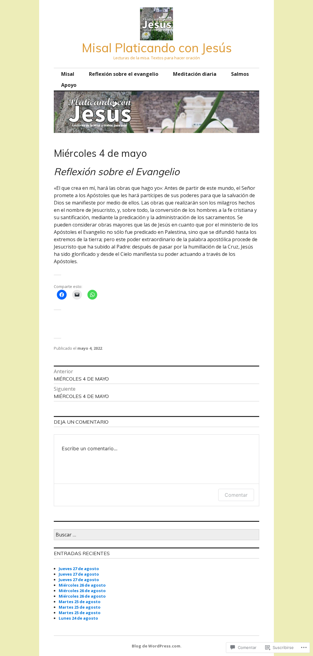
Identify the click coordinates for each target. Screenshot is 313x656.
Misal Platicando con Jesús (157, 47)
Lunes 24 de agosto (78, 618)
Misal (67, 74)
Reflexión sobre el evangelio (123, 74)
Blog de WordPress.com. (157, 646)
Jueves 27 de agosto (79, 568)
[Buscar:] (156, 535)
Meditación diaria (194, 74)
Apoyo (68, 85)
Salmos (240, 74)
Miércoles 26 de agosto (82, 585)
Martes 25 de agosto (80, 601)
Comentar (236, 495)
